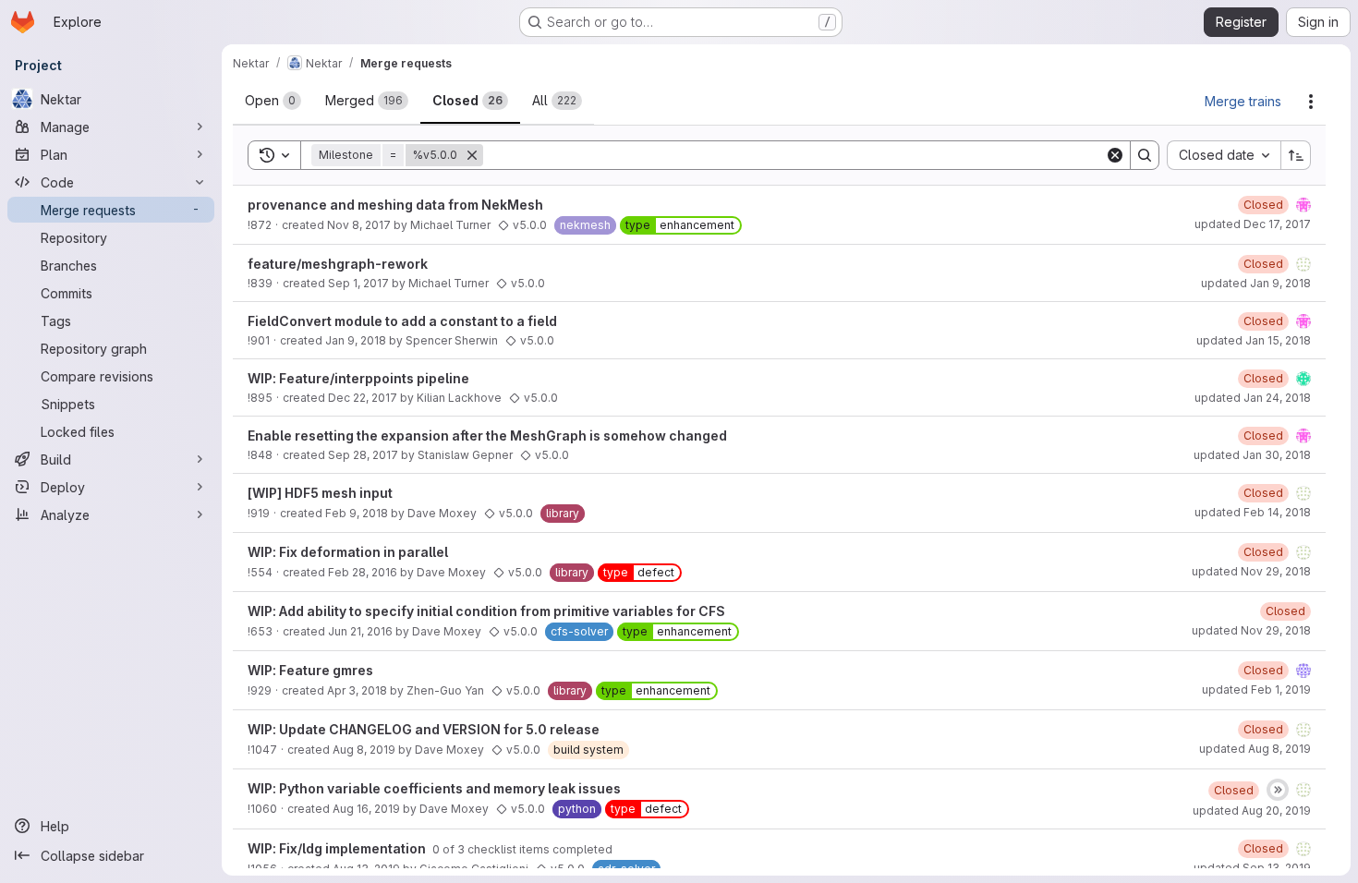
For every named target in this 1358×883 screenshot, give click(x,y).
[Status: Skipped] (1278, 790)
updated (1252, 224)
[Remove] (472, 155)
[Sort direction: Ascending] (1296, 155)
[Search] (1144, 155)
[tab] (273, 101)
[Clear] (1115, 155)
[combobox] (1223, 155)
